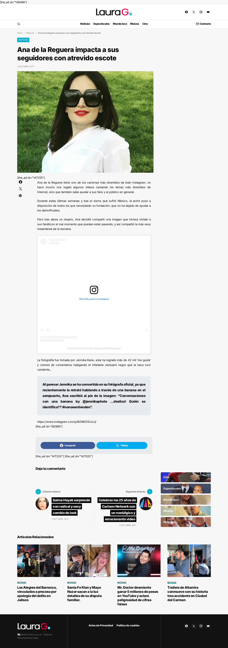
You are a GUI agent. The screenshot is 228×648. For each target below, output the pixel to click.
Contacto (205, 24)
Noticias (30, 33)
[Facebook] (186, 12)
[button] (18, 23)
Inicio (19, 33)
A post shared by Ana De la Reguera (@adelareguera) (94, 348)
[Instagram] (201, 12)
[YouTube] (208, 12)
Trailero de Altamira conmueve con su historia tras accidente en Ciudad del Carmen (187, 593)
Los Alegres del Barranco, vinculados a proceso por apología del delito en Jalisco (37, 593)
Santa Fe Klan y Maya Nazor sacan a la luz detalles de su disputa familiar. (84, 593)
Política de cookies (128, 625)
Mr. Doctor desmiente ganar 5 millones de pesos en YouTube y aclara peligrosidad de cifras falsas (137, 595)
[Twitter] (193, 12)
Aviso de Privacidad (101, 625)
